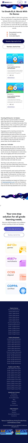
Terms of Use (5, 420)
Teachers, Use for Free (13, 46)
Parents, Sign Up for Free (13, 41)
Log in (20, 2)
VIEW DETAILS (10, 77)
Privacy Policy (14, 420)
